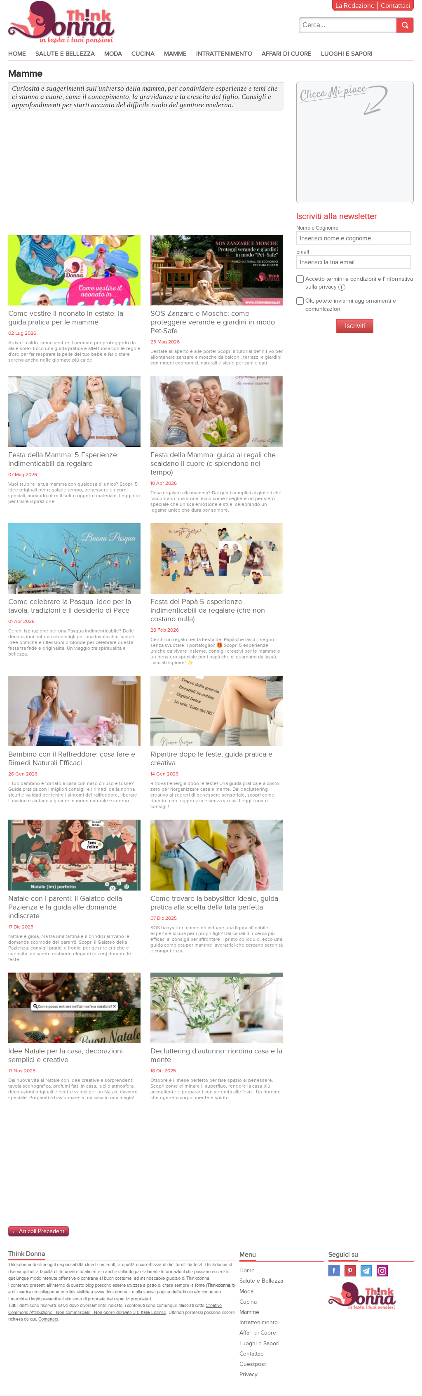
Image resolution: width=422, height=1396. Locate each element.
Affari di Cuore (287, 53)
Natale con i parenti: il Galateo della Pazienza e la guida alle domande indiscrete (65, 907)
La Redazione (355, 5)
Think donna (63, 22)
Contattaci (395, 5)
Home (17, 53)
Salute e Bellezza (65, 53)
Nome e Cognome (317, 228)
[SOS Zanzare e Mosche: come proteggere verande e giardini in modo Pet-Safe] (216, 270)
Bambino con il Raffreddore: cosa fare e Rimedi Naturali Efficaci (71, 758)
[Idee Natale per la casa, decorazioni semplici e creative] (74, 1008)
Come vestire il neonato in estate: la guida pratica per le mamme (65, 318)
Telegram (366, 1270)
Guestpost (252, 1364)
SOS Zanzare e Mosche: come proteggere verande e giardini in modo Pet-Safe (212, 322)
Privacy (248, 1374)
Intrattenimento (224, 53)
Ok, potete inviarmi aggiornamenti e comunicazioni (350, 304)
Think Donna (363, 1295)
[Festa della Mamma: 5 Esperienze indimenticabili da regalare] (74, 411)
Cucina (143, 53)
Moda (113, 53)
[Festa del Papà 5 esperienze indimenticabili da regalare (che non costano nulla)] (216, 558)
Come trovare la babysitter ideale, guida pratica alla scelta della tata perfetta (214, 903)
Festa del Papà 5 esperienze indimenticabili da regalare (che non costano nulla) (207, 610)
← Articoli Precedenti (39, 1231)
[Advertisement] (146, 177)
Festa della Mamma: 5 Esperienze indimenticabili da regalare (62, 459)
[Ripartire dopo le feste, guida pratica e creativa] (216, 711)
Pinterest (350, 1270)
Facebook (334, 1270)
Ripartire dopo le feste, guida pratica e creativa (211, 758)
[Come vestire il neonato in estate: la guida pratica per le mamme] (74, 270)
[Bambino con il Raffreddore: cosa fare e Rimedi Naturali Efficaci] (74, 711)
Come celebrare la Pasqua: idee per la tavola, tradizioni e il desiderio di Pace (69, 606)
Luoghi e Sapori (347, 53)
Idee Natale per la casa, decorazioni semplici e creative (65, 1055)
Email (302, 252)
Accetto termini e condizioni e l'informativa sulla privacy (359, 282)
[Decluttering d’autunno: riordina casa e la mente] (216, 1008)
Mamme (175, 53)
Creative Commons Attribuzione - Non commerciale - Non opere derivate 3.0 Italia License (115, 1309)
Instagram (382, 1270)
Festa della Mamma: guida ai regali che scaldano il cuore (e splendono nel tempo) (213, 464)
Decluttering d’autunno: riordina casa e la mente (216, 1055)
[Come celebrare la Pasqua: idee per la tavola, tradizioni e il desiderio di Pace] (74, 558)
